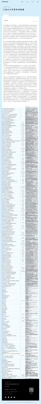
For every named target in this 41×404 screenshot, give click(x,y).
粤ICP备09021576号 (30, 402)
